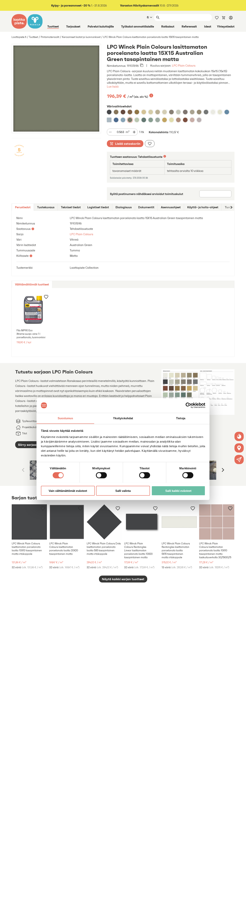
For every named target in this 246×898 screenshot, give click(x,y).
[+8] (179, 522)
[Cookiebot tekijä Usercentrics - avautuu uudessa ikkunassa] (188, 405)
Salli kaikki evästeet (178, 490)
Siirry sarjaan (28, 445)
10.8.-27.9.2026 (149, 5)
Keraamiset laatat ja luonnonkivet (81, 37)
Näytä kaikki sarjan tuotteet (123, 579)
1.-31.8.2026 (79, 5)
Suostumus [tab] (65, 418)
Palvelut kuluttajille (101, 26)
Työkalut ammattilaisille (137, 26)
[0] (224, 17)
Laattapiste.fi (19, 37)
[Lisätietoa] (151, 95)
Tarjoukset (73, 26)
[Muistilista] (217, 17)
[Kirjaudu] (231, 17)
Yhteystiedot (225, 26)
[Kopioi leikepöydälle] (141, 66)
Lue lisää (113, 86)
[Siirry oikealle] (231, 207)
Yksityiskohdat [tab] (123, 418)
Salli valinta (123, 490)
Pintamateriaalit (50, 37)
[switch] (101, 475)
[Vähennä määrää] (110, 132)
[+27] (29, 522)
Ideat (207, 26)
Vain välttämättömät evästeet (68, 490)
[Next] (222, 470)
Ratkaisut (167, 26)
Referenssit (189, 26)
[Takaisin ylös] (240, 892)
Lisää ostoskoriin (127, 144)
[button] (239, 459)
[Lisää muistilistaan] (150, 143)
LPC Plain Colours (183, 65)
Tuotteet (53, 26)
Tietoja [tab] (180, 418)
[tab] (23, 207)
